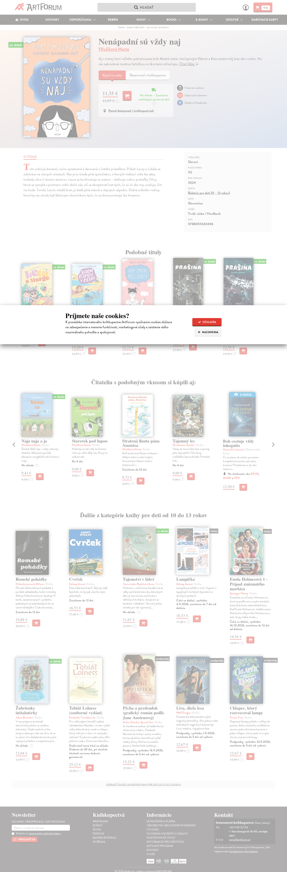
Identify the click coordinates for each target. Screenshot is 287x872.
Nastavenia (209, 332)
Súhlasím (209, 322)
